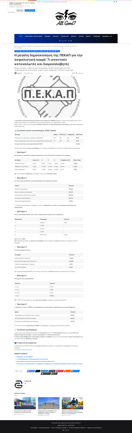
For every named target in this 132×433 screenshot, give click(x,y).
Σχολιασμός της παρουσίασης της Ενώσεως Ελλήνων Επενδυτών (36, 361)
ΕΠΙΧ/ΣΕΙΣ (44, 51)
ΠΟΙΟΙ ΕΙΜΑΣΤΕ (34, 427)
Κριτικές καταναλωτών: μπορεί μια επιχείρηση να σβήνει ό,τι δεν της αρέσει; (55, 1)
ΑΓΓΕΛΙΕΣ (81, 36)
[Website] (25, 384)
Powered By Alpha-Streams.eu (73, 423)
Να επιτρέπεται (30, 10)
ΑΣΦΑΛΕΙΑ (55, 36)
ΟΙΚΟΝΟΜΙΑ (47, 36)
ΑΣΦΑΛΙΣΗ (37, 51)
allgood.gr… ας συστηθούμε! (25, 356)
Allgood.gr (19, 73)
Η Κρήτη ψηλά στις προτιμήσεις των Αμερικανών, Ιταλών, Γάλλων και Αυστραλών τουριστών (47, 412)
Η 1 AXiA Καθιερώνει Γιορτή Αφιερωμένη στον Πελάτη (32, 359)
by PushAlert (12, 12)
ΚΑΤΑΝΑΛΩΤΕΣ (65, 36)
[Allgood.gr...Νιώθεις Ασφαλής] (66, 18)
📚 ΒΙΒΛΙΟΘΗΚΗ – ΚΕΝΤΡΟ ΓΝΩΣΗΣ (33, 36)
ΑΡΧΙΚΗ (21, 36)
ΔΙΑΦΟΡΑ (73, 36)
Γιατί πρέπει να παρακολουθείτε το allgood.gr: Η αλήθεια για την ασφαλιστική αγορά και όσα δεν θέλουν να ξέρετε (50, 363)
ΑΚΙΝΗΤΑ (88, 36)
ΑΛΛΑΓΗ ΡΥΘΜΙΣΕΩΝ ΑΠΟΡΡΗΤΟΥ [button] (59, 427)
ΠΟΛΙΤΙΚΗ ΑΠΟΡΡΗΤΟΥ (44, 427)
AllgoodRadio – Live (107, 36)
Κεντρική (17, 46)
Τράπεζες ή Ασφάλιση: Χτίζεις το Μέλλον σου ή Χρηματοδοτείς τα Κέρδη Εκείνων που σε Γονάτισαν (72, 412)
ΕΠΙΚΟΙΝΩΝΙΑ (96, 36)
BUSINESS (23, 51)
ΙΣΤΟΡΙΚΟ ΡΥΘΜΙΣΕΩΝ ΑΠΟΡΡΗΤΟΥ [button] (77, 427)
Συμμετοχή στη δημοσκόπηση (24, 349)
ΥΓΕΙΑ (57, 51)
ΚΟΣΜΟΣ (30, 46)
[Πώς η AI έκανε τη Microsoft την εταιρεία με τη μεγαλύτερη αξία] (25, 403)
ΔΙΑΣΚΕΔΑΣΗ (24, 46)
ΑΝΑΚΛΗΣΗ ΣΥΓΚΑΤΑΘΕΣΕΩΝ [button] (94, 427)
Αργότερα (20, 10)
